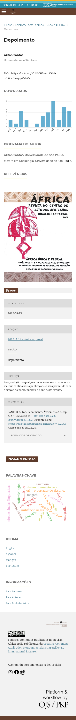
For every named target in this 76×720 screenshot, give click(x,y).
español (11, 554)
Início (8, 25)
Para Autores (13, 597)
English (10, 548)
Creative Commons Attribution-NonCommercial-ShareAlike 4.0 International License (38, 647)
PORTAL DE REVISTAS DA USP (21, 5)
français (11, 560)
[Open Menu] (4, 11)
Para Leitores (14, 591)
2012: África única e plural (47, 25)
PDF (12, 290)
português (12, 566)
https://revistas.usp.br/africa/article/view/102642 (37, 423)
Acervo (20, 25)
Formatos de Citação (26, 435)
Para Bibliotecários (17, 603)
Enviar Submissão (21, 459)
